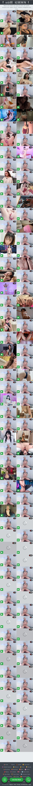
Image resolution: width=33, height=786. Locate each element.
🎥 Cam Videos (25, 779)
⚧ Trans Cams (15, 774)
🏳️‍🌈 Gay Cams (6, 774)
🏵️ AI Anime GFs (24, 776)
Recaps (18, 784)
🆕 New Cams (25, 771)
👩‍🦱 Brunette (6, 769)
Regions (11, 784)
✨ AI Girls (16, 776)
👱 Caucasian (26, 764)
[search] (28, 780)
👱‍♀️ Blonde (28, 767)
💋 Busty (6, 771)
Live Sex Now (16, 780)
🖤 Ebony (12, 764)
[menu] (5, 780)
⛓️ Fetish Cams (8, 776)
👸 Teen (22, 767)
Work (15, 784)
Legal (29, 784)
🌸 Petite (27, 769)
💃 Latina (18, 764)
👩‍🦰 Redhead (14, 769)
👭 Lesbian (13, 771)
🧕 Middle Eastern (7, 767)
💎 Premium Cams (25, 774)
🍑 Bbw (21, 769)
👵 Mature (16, 767)
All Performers (24, 784)
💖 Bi (19, 771)
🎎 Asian (6, 764)
